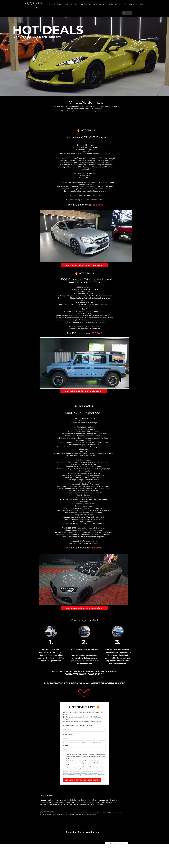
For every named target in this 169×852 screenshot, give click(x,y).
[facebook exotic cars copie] (108, 849)
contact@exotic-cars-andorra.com (82, 834)
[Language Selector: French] (127, 13)
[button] (123, 4)
